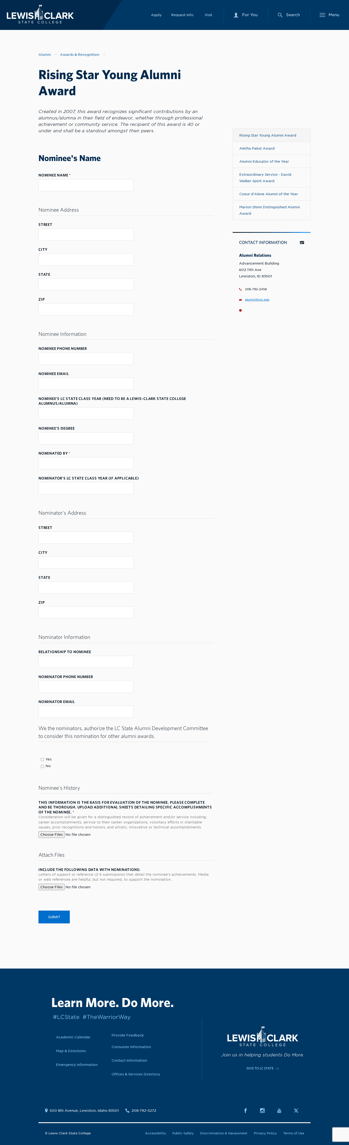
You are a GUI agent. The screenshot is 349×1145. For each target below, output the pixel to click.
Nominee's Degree (56, 428)
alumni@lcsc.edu (257, 299)
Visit (208, 15)
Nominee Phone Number (62, 348)
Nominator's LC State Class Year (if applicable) (88, 478)
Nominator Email (56, 701)
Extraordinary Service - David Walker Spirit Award (265, 177)
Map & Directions (71, 1051)
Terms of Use (293, 1133)
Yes (49, 759)
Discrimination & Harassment (223, 1133)
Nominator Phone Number (65, 677)
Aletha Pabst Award (257, 148)
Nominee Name (54, 175)
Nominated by (54, 453)
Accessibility (155, 1133)
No (48, 766)
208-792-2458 (256, 289)
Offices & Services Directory (136, 1074)
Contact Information (129, 1060)
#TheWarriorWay (107, 1017)
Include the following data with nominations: (89, 869)
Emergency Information (77, 1065)
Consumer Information (131, 1047)
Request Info (182, 15)
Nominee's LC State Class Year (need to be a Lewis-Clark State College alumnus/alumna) (112, 400)
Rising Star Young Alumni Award (267, 135)
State (44, 274)
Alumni (44, 54)
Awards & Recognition (79, 54)
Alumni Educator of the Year (264, 161)
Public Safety (183, 1133)
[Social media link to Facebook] (248, 1110)
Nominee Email (53, 373)
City (42, 249)
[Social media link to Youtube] (282, 1110)
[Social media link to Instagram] (265, 1110)
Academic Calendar (73, 1037)
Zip (41, 299)
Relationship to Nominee (64, 652)
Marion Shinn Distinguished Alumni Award (269, 210)
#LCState (66, 1017)
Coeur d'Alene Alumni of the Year (268, 194)
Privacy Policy (265, 1133)
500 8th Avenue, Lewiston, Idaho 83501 (84, 1110)
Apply (156, 15)
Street (45, 224)
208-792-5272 (144, 1110)
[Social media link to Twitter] (299, 1110)
